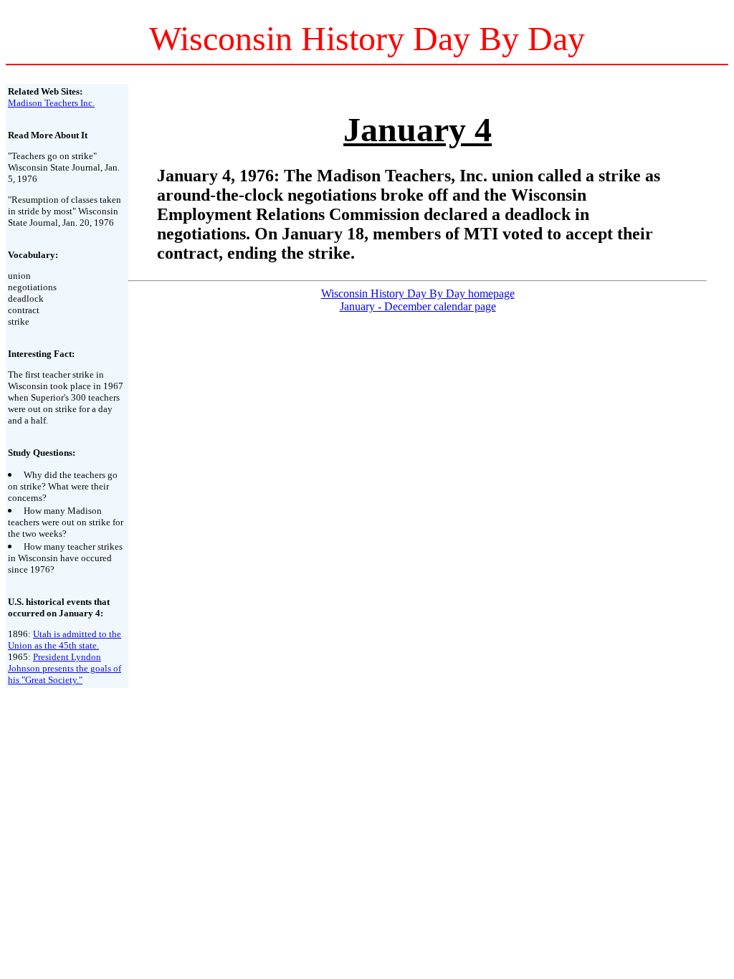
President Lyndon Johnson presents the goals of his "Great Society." (64, 668)
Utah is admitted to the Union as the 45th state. (64, 640)
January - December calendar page (418, 306)
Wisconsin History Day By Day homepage (418, 293)
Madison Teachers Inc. (51, 102)
